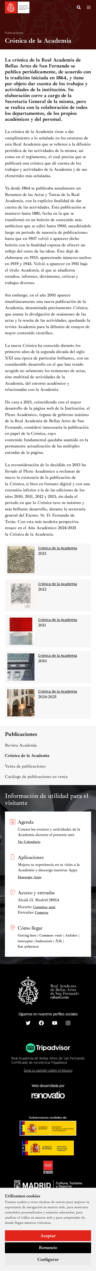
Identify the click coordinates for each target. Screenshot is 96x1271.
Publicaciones (14, 32)
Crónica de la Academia (27, 755)
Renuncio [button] (48, 1247)
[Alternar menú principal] (88, 7)
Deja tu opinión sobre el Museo (48, 1070)
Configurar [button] (48, 1259)
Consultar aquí (44, 907)
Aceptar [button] (48, 1235)
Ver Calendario (29, 842)
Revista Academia (21, 745)
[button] (79, 8)
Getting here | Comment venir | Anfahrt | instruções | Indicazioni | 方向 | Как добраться (49, 941)
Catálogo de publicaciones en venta (36, 776)
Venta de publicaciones (25, 766)
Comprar (41, 912)
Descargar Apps (29, 877)
